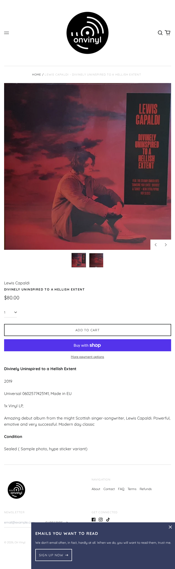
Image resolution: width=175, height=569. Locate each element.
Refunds (146, 489)
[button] (160, 33)
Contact (109, 489)
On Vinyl (20, 542)
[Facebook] (94, 520)
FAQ (121, 489)
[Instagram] (101, 520)
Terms (132, 489)
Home (36, 74)
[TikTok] (108, 520)
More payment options (87, 357)
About (96, 489)
